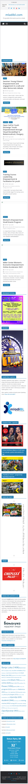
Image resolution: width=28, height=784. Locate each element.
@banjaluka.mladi (10, 721)
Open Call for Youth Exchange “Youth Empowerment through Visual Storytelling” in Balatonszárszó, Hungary (13, 129)
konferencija (17, 677)
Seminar (15, 93)
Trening (13, 703)
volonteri (9, 705)
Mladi (15, 680)
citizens (5, 93)
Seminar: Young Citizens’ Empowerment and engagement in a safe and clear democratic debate (13, 84)
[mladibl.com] (3, 23)
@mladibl (7, 727)
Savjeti (14, 694)
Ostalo (10, 122)
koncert (10, 677)
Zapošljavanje (10, 710)
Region (7, 692)
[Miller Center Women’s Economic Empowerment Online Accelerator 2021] (14, 250)
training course (6, 187)
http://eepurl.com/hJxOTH (19, 658)
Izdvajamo (5, 122)
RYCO (7, 694)
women (13, 228)
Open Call (12, 139)
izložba (20, 675)
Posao (7, 686)
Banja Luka (10, 667)
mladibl (11, 90)
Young (19, 93)
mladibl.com (13, 15)
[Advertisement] (14, 44)
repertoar (14, 692)
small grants (9, 228)
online (7, 273)
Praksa (22, 686)
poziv (16, 686)
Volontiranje (17, 706)
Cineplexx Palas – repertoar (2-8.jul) (23, 577)
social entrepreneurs (13, 273)
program (5, 228)
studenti (8, 700)
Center (10, 271)
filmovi (17, 673)
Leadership (17, 186)
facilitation (12, 186)
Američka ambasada (8, 227)
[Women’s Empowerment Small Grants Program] (14, 208)
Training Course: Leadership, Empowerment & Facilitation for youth (11, 177)
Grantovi (5, 216)
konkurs (6, 680)
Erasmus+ (5, 673)
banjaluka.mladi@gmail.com (8, 640)
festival (11, 673)
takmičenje (17, 700)
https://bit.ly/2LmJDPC (9, 394)
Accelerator (6, 271)
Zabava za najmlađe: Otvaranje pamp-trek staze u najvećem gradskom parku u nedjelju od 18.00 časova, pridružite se (23, 536)
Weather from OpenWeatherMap (14, 763)
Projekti (15, 689)
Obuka (22, 680)
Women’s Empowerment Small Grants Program (13, 221)
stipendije (16, 697)
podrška (22, 683)
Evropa (5, 78)
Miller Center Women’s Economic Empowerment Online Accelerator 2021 (13, 264)
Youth (23, 139)
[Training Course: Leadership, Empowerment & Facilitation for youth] (14, 162)
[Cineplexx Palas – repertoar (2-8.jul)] (12, 573)
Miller (4, 273)
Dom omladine (19, 670)
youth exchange (6, 140)
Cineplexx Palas (9, 670)
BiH (13, 227)
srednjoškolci (5, 697)
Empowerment (10, 93)
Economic (14, 271)
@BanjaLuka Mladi (10, 730)
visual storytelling (18, 139)
